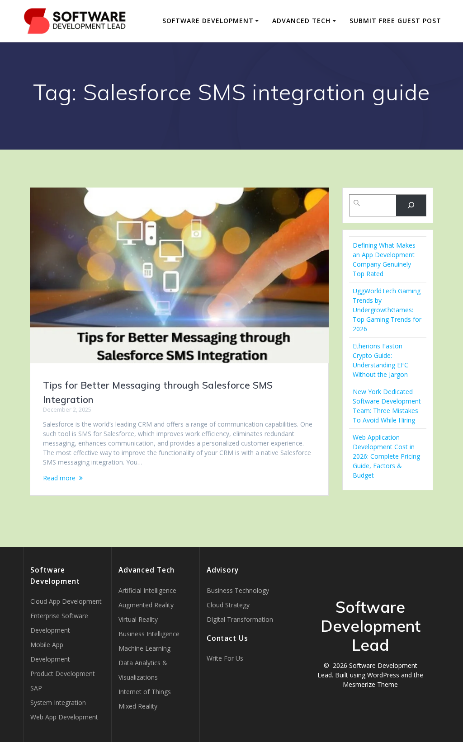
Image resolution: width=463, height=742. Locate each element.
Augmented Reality (146, 605)
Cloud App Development (66, 601)
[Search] (410, 205)
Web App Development (64, 717)
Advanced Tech (301, 20)
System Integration (58, 702)
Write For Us (225, 658)
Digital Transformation (240, 619)
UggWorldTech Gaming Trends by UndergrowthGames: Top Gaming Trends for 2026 (387, 309)
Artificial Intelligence (147, 590)
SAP (36, 688)
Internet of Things (144, 691)
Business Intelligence (149, 633)
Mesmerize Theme (370, 684)
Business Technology (238, 590)
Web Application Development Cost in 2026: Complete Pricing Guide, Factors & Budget (386, 456)
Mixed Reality (137, 706)
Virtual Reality (138, 619)
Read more (59, 478)
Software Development (208, 20)
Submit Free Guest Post (395, 20)
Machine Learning (144, 648)
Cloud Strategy (228, 605)
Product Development (62, 673)
